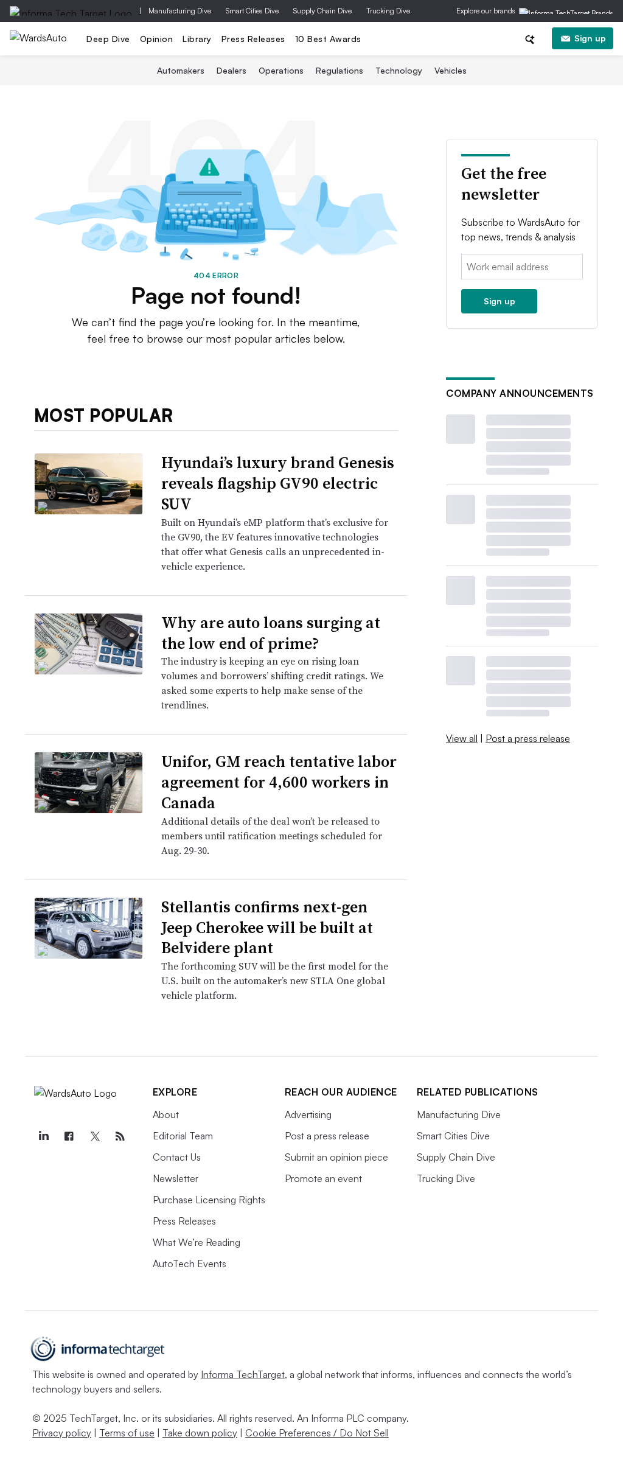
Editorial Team (183, 1136)
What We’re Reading (196, 1242)
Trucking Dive (388, 10)
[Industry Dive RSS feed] (120, 1136)
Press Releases (253, 38)
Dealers (231, 70)
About (166, 1114)
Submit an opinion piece (336, 1157)
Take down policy (199, 1433)
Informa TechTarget (243, 1374)
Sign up (590, 38)
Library (197, 38)
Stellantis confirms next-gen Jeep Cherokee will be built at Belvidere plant (267, 927)
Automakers (180, 70)
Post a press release (528, 738)
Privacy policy (61, 1433)
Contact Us (177, 1157)
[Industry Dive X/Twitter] (95, 1136)
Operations (281, 70)
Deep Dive (108, 38)
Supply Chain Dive (322, 10)
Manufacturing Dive (179, 10)
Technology (398, 70)
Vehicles (450, 70)
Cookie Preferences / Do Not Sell (317, 1433)
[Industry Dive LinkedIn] (44, 1136)
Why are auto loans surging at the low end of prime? (270, 633)
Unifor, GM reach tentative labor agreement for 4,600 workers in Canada (279, 782)
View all (462, 738)
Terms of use (127, 1433)
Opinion (156, 38)
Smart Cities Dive (252, 10)
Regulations (339, 70)
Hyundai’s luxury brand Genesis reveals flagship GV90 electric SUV (277, 483)
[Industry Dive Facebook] (69, 1136)
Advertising (308, 1114)
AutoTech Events (189, 1263)
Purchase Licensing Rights (209, 1200)
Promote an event (323, 1178)
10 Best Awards (328, 38)
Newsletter (175, 1178)
